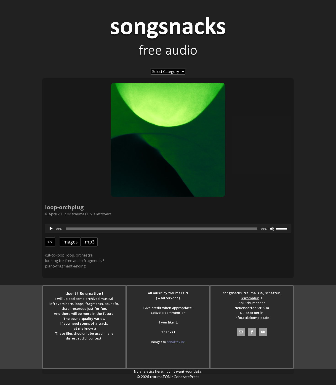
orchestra (84, 255)
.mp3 (89, 242)
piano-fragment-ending (65, 266)
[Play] (51, 228)
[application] (168, 228)
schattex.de (176, 342)
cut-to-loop (54, 255)
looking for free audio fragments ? (74, 260)
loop (70, 255)
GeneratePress (186, 376)
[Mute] (272, 228)
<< (50, 242)
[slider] (282, 228)
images (70, 242)
